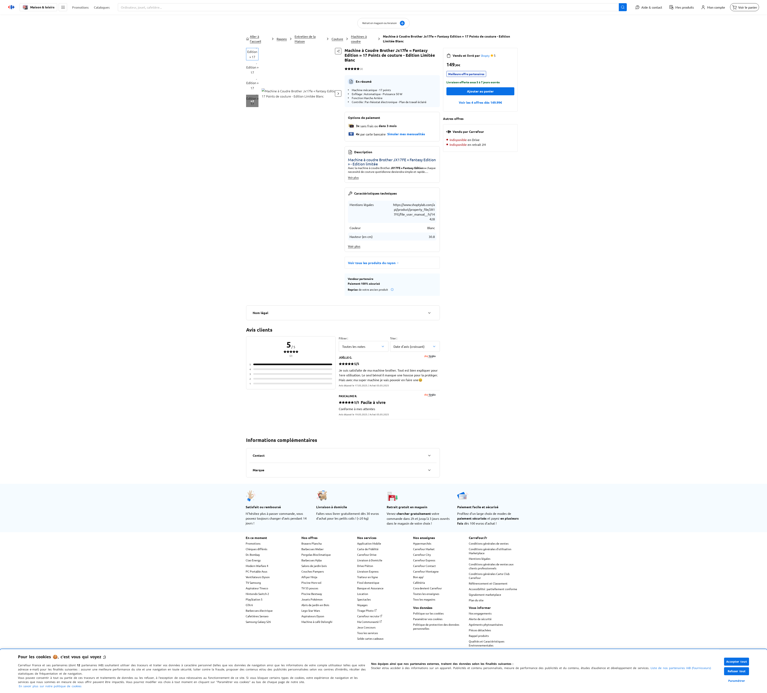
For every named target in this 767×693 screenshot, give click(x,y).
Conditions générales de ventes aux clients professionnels (491, 566)
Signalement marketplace (485, 594)
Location (362, 594)
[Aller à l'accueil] (11, 7)
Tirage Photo (365, 610)
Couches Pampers (312, 571)
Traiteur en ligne (367, 577)
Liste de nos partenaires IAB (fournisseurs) (681, 668)
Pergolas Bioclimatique (316, 554)
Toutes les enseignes (426, 594)
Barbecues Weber (312, 549)
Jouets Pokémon (312, 599)
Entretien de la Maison (305, 38)
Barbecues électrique (259, 610)
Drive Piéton (365, 566)
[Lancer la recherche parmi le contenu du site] (623, 7)
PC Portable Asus (256, 571)
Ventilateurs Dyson (258, 577)
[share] (338, 51)
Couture (337, 39)
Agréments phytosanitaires (486, 624)
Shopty (485, 55)
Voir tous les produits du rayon (371, 263)
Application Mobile (369, 543)
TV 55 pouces (309, 588)
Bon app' (418, 577)
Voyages (362, 605)
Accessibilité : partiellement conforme (493, 589)
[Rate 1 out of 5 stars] (346, 68)
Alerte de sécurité (480, 619)
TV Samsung (253, 582)
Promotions (253, 543)
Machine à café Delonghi (316, 621)
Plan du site (476, 600)
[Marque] (429, 470)
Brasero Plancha (311, 543)
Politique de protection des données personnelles (436, 626)
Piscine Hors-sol (311, 582)
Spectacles (364, 599)
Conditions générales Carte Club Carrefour (489, 576)
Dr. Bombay (253, 554)
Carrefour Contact (424, 566)
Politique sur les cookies (428, 613)
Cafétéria (419, 582)
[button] (63, 7)
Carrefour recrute (368, 616)
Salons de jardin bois (314, 566)
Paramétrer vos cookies (427, 619)
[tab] (252, 54)
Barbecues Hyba (311, 560)
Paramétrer (736, 681)
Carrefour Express (424, 560)
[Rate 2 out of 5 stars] (349, 68)
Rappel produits (479, 635)
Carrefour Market (424, 549)
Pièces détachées (480, 630)
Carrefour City (422, 554)
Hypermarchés (422, 543)
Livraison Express (368, 571)
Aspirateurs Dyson (312, 616)
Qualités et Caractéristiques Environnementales (486, 643)
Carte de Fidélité (368, 549)
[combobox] (372, 7)
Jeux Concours (366, 627)
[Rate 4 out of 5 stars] (355, 68)
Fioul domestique (368, 582)
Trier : (393, 338)
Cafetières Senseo (257, 616)
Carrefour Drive (367, 554)
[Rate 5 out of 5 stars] (358, 68)
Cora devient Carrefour (427, 588)
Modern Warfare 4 (257, 566)
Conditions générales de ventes (489, 543)
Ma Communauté (368, 621)
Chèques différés (256, 549)
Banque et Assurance (370, 588)
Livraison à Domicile (369, 560)
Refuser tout (737, 671)
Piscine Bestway (311, 594)
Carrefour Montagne (426, 571)
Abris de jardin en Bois (315, 605)
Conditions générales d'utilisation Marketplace (490, 551)
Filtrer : (343, 338)
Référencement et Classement (488, 583)
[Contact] (429, 455)
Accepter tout (736, 661)
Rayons (282, 39)
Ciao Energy (253, 560)
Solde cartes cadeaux (370, 638)
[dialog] (383, 671)
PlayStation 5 (254, 599)
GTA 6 (249, 605)
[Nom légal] (429, 313)
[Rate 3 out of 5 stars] (352, 68)
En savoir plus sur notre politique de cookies (50, 686)
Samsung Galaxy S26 (258, 621)
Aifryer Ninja (309, 577)
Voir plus (353, 177)
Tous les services (367, 633)
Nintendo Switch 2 (257, 594)
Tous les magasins (424, 599)
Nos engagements (480, 613)
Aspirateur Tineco (257, 588)
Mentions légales (479, 558)
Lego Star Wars (310, 610)
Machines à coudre (359, 38)
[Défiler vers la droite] (338, 93)
